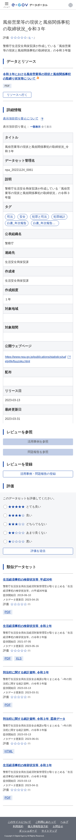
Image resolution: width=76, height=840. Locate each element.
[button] (70, 5)
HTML (9, 751)
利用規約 (18, 826)
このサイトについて (19, 821)
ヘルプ (64, 821)
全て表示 (46, 126)
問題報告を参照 (38, 451)
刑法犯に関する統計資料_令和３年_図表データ (34, 718)
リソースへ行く (17, 94)
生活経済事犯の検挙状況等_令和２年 (27, 626)
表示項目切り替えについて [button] (20, 118)
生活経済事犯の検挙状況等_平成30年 (27, 579)
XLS (19, 658)
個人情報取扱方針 (38, 826)
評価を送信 (38, 550)
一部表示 (35, 126)
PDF (8, 612)
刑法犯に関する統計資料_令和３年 (26, 672)
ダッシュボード (28, 830)
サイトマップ (49, 830)
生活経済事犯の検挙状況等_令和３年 (27, 765)
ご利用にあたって (45, 821)
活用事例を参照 (38, 441)
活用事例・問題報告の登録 (38, 473)
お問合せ (58, 826)
